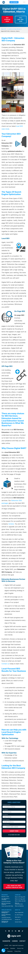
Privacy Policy (18, 951)
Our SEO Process (19, 914)
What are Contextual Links (19, 903)
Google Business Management (5, 912)
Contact (22, 941)
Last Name (5, 814)
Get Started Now (7, 19)
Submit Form (14, 831)
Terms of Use (20, 948)
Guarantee (6, 941)
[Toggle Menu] (24, 2)
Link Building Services (7, 919)
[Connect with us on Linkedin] (15, 931)
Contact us (5, 664)
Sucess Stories (18, 921)
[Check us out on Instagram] (12, 931)
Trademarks (10, 951)
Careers (15, 941)
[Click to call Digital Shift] (3, 950)
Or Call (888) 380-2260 (14, 834)
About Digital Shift (19, 912)
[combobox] (4, 827)
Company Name (6, 804)
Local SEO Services (6, 901)
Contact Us (17, 919)
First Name (5, 809)
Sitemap (6, 948)
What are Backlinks (19, 906)
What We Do (18, 917)
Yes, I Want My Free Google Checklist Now (14, 886)
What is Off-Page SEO (20, 896)
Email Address (6, 819)
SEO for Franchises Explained (6, 904)
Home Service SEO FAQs (7, 906)
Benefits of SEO (5, 896)
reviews (11, 524)
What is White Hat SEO (20, 901)
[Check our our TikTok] (22, 931)
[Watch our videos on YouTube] (19, 931)
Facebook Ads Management (5, 922)
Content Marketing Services (6, 915)
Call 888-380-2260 (20, 19)
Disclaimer (12, 948)
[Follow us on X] (5, 931)
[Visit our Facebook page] (9, 931)
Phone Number (6, 824)
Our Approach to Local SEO (5, 899)
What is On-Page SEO (20, 898)
